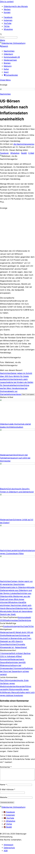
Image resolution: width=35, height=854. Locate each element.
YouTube (7, 23)
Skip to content (7, 1)
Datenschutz (9, 847)
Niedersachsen (10, 60)
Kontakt (7, 12)
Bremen (7, 63)
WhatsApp (8, 29)
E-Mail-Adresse (7, 789)
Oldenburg (8, 54)
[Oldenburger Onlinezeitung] (12, 807)
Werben (7, 9)
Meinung (7, 66)
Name (3, 784)
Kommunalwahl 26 (12, 57)
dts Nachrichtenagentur (23, 144)
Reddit (24, 153)
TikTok (7, 26)
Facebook (8, 17)
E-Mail (31, 153)
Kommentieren (15, 394)
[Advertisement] (17, 229)
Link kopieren (30, 394)
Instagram (8, 20)
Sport (6, 72)
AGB (6, 850)
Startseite (4, 394)
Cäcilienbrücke (24, 620)
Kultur (6, 69)
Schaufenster (12, 75)
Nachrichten (9, 51)
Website (3, 797)
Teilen (23, 394)
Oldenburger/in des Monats (16, 6)
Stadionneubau (11, 620)
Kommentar (5, 767)
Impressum (8, 844)
